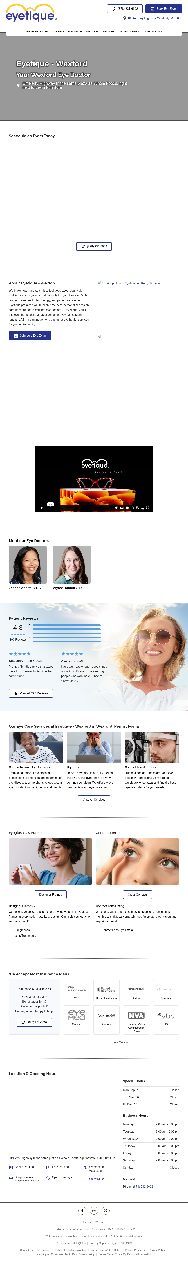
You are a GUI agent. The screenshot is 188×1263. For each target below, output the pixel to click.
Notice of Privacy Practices (129, 1250)
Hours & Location (37, 31)
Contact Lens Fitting (110, 906)
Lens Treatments (25, 935)
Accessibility (44, 1250)
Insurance (75, 31)
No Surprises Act (100, 1250)
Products (92, 31)
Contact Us (152, 31)
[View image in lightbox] (129, 283)
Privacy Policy (157, 1250)
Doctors (58, 31)
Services (108, 31)
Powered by (71, 1243)
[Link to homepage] (40, 13)
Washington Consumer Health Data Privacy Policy (65, 1254)
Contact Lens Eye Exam (117, 930)
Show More (68, 681)
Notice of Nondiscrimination (70, 1250)
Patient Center (129, 31)
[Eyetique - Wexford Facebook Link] (82, 1211)
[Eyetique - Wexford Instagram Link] (94, 1211)
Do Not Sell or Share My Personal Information (124, 1254)
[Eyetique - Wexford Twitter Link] (106, 1211)
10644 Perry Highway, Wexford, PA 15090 (154, 18)
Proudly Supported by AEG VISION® (111, 1243)
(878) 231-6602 (143, 1186)
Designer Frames (21, 906)
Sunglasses (22, 930)
